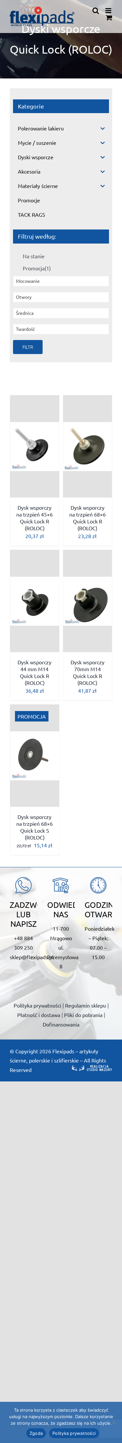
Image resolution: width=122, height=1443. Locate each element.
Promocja (37, 268)
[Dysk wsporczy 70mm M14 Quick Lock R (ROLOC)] (87, 601)
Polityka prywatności (37, 1005)
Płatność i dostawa (38, 1014)
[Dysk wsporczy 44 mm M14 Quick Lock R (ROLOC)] (34, 601)
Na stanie (34, 256)
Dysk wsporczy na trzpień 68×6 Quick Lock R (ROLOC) (87, 517)
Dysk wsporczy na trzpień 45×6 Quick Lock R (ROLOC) (34, 517)
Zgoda (36, 1433)
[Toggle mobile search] (95, 10)
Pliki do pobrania (83, 1014)
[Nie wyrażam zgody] (114, 1422)
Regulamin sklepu (85, 1005)
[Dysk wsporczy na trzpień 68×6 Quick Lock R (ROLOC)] (87, 446)
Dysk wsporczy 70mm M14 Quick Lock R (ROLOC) (87, 672)
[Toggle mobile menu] (108, 10)
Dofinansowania (61, 1024)
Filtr (27, 347)
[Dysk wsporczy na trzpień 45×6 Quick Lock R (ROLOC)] (34, 446)
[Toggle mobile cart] (109, 17)
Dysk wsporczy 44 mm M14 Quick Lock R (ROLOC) (34, 672)
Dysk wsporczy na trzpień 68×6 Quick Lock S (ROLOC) (34, 826)
